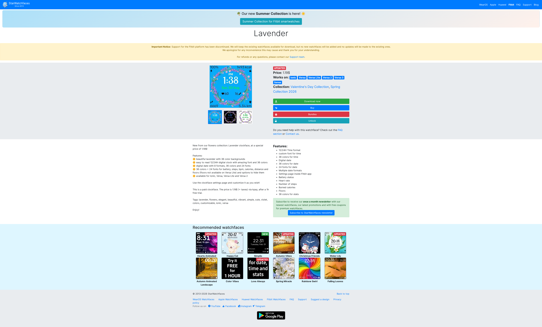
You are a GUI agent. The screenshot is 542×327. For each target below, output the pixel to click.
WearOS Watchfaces (204, 299)
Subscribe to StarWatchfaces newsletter (311, 212)
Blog (536, 4)
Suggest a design (320, 299)
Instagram (246, 306)
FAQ (518, 4)
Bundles (312, 114)
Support (527, 4)
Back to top (343, 293)
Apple (493, 4)
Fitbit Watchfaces (276, 299)
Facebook (230, 306)
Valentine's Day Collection (310, 87)
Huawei (502, 4)
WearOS (483, 4)
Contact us (292, 133)
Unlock (312, 120)
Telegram (260, 306)
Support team (297, 56)
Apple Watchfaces (228, 299)
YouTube (215, 306)
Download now (312, 101)
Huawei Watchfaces (252, 299)
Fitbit (511, 4)
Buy (312, 107)
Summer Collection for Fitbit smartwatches (271, 21)
